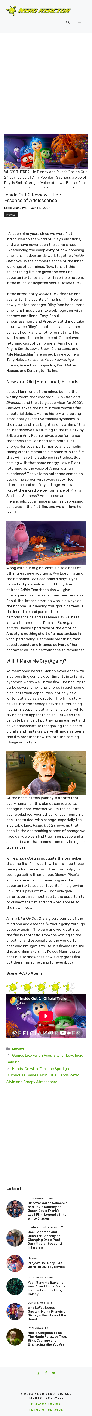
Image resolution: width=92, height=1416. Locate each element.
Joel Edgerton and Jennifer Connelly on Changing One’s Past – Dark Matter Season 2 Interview (45, 1239)
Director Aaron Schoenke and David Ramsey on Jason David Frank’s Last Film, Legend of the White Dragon (47, 1210)
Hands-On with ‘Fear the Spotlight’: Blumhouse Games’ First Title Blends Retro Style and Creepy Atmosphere (42, 1075)
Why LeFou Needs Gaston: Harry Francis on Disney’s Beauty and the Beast (47, 1313)
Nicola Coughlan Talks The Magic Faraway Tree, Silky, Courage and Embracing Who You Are (47, 1338)
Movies (11, 214)
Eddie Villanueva (15, 208)
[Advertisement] (46, 81)
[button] (68, 22)
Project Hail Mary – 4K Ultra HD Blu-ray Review (46, 1265)
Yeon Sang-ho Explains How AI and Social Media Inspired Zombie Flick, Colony (46, 1288)
